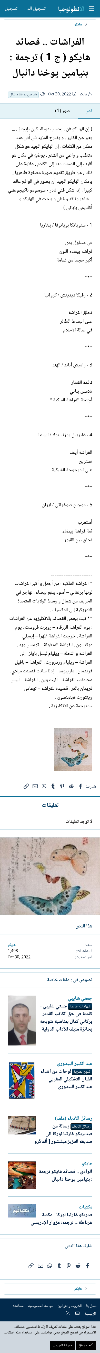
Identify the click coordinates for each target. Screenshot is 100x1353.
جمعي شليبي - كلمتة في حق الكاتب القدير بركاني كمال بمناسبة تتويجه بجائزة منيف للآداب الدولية (66, 1018)
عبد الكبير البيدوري (74, 1064)
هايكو (83, 94)
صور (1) (62, 111)
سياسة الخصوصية (40, 1306)
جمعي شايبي (80, 998)
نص (88, 111)
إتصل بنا (91, 1306)
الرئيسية (90, 1314)
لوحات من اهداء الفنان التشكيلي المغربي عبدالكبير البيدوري (66, 1079)
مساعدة (18, 1306)
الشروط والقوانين (70, 1306)
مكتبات (85, 1207)
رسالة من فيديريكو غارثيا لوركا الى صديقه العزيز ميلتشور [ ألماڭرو (63, 1134)
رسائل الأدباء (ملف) (73, 1118)
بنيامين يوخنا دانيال (23, 95)
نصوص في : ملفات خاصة (69, 980)
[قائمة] (91, 8)
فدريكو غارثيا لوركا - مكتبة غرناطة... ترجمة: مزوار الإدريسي (61, 1219)
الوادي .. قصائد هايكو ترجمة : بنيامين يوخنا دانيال (65, 1176)
